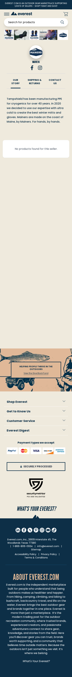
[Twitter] (30, 530)
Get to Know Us (18, 411)
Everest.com (14, 585)
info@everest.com (48, 546)
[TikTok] (54, 530)
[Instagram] (40, 67)
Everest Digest (18, 430)
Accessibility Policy (25, 554)
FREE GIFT (54, 14)
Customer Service (21, 421)
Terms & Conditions (36, 557)
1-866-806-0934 (23, 546)
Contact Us (55, 81)
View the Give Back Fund (36, 373)
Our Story (15, 81)
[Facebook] (32, 67)
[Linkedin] (18, 530)
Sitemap (36, 549)
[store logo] (21, 13)
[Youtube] (48, 530)
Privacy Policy (49, 554)
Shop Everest (17, 402)
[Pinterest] (36, 530)
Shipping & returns (35, 81)
